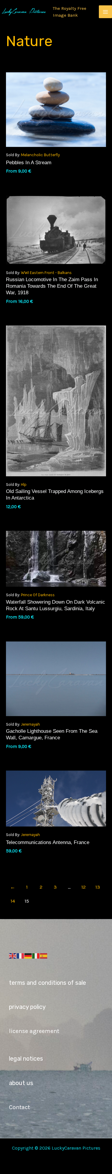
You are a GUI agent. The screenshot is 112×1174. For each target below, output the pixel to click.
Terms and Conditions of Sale (47, 982)
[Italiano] (36, 955)
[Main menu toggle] (105, 11)
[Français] (20, 955)
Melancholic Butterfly (40, 155)
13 (97, 887)
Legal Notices (26, 1058)
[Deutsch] (28, 955)
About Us (21, 1083)
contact (19, 1107)
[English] (13, 955)
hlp (24, 484)
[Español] (44, 955)
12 (83, 887)
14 (12, 901)
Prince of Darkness (38, 595)
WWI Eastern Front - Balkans (46, 272)
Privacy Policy (27, 1006)
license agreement (34, 1031)
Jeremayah (30, 724)
